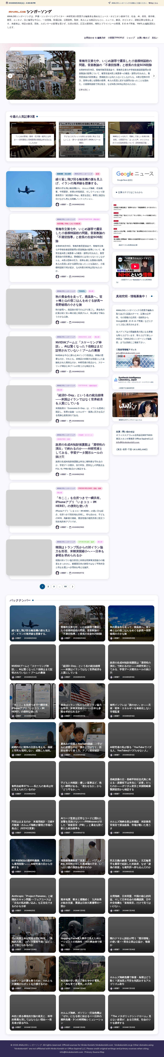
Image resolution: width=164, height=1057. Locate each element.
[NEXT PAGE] (72, 587)
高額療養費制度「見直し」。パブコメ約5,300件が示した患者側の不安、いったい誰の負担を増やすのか (81, 865)
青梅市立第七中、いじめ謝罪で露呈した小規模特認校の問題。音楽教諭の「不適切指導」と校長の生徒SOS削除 (81, 631)
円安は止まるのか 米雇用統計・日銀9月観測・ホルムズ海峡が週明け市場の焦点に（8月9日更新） (33, 826)
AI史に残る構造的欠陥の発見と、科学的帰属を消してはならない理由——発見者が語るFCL (32, 1020)
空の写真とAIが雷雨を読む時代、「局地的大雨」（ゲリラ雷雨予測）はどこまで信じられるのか (32, 943)
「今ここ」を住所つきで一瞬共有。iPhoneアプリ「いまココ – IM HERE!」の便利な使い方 (79, 503)
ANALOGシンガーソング (83, 175)
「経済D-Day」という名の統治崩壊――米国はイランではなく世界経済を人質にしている (79, 400)
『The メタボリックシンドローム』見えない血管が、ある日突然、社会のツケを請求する (130, 1020)
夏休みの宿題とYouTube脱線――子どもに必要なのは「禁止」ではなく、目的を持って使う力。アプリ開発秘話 (81, 748)
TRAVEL (82, 292)
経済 (97, 175)
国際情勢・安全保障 (64, 175)
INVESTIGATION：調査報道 (89, 220)
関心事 (91, 292)
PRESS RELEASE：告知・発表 (90, 489)
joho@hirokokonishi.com (128, 354)
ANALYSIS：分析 (85, 338)
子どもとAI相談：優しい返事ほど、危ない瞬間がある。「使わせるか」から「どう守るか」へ (81, 787)
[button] (21, 89)
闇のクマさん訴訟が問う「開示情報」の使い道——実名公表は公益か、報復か (130, 943)
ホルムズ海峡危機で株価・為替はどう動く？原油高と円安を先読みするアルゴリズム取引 (130, 982)
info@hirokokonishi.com (127, 443)
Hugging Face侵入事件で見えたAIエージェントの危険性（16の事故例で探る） (81, 943)
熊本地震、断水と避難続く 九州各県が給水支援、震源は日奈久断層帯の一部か (81, 904)
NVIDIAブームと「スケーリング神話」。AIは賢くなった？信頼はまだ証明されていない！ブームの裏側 (79, 347)
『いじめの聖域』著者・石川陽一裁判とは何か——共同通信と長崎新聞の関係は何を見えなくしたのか (33, 140)
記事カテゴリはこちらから (130, 193)
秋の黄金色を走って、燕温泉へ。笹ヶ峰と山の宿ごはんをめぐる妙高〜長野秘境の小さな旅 (79, 302)
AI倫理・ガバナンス (85, 436)
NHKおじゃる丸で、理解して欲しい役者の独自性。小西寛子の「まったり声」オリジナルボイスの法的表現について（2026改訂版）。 (131, 140)
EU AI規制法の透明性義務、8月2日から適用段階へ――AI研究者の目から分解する (32, 865)
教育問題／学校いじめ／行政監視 (68, 225)
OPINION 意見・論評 (86, 543)
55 (65, 588)
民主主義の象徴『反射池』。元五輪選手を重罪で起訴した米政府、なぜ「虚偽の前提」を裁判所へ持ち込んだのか (130, 865)
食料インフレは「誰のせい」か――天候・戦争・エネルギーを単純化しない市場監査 (130, 709)
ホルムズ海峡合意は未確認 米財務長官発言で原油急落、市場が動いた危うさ (130, 826)
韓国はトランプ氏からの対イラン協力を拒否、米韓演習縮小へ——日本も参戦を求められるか (80, 552)
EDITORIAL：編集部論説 (88, 387)
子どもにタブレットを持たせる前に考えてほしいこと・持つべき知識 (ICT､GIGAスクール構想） (81, 140)
